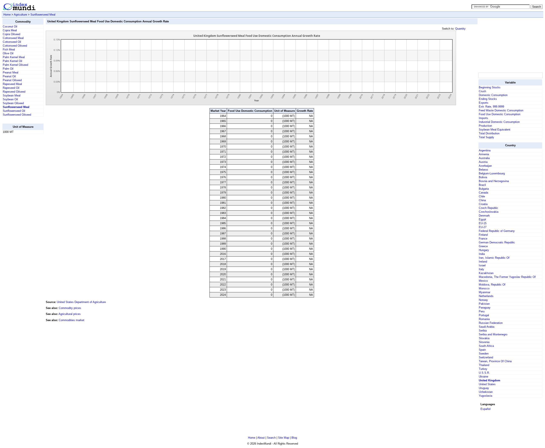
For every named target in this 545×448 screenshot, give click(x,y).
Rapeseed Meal (12, 84)
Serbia (483, 330)
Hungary (484, 250)
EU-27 (482, 227)
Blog (294, 437)
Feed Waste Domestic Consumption (501, 110)
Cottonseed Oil (12, 41)
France (483, 238)
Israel (482, 265)
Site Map (283, 437)
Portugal (484, 315)
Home (7, 14)
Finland (483, 234)
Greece (483, 246)
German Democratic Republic (497, 242)
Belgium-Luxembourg (492, 173)
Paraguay (484, 307)
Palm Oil (8, 68)
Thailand (484, 365)
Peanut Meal (10, 72)
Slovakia (484, 338)
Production (485, 125)
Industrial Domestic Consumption (499, 121)
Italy (481, 269)
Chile (482, 196)
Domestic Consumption (493, 95)
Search (271, 437)
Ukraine (483, 376)
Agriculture (20, 14)
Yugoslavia (485, 395)
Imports (483, 118)
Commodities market (71, 320)
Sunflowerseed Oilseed (17, 114)
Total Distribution (489, 133)
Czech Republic (488, 208)
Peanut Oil (9, 76)
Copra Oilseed (11, 34)
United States (487, 384)
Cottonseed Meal (13, 38)
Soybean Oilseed (13, 103)
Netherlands (486, 296)
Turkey (483, 368)
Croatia (483, 204)
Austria (483, 162)
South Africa (486, 345)
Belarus (483, 169)
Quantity (460, 28)
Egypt (482, 219)
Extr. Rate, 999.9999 (491, 106)
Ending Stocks (488, 99)
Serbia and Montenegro (493, 334)
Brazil (482, 185)
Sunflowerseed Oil (14, 110)
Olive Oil (8, 53)
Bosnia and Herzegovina (494, 181)
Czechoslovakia (488, 211)
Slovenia (484, 342)
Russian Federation (491, 323)
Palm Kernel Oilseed (15, 64)
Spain (482, 349)
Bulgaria (484, 188)
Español (485, 409)
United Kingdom (489, 380)
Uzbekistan (486, 391)
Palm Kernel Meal (14, 57)
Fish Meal (9, 49)
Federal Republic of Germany (497, 231)
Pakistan (484, 303)
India (482, 254)
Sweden (484, 353)
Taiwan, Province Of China (495, 361)
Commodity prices (70, 308)
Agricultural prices (70, 314)
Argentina (484, 150)
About (261, 437)
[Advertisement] (19, 201)
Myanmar (484, 292)
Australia (484, 158)
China (482, 200)
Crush (482, 91)
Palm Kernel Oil (12, 61)
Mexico (483, 280)
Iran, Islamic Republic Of (494, 257)
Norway (483, 300)
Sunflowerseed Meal (42, 14)
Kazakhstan (486, 273)
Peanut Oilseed (12, 80)
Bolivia (483, 177)
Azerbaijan (485, 165)
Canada (483, 192)
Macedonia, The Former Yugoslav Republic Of (507, 277)
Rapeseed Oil (11, 87)
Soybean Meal (11, 95)
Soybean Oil (10, 99)
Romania (484, 319)
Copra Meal (10, 30)
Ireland (483, 261)
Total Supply (486, 137)
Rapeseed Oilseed (14, 91)
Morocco (484, 288)
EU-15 (482, 223)
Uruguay (484, 388)
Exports (483, 102)
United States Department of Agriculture (81, 302)
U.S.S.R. (484, 372)
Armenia (484, 154)
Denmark (484, 215)
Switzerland (486, 357)
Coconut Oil (10, 26)
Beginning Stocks (490, 87)
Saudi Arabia (486, 326)
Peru (482, 311)
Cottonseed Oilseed (15, 45)
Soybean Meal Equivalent (494, 129)
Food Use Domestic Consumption (499, 114)
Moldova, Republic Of (492, 284)
